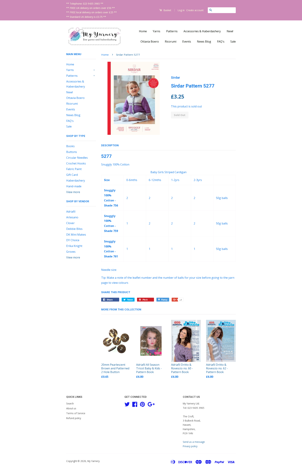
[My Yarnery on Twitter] (127, 403)
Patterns (172, 31)
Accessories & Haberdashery (202, 31)
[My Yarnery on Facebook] (134, 403)
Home (143, 31)
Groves (71, 252)
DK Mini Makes (76, 234)
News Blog (204, 41)
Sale (233, 41)
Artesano (72, 217)
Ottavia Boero (150, 41)
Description (110, 145)
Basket (167, 10)
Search (70, 403)
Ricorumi (170, 41)
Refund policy (73, 418)
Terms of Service (75, 413)
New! (230, 31)
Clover (70, 223)
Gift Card (72, 175)
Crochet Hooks (76, 163)
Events (186, 41)
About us (71, 408)
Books (70, 146)
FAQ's (220, 41)
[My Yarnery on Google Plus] (151, 403)
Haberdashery (75, 180)
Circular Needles (77, 158)
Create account (195, 10)
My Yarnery (93, 461)
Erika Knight (74, 246)
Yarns (156, 31)
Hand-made (73, 186)
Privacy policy (190, 446)
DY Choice (72, 240)
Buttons (71, 152)
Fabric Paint (74, 169)
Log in (181, 10)
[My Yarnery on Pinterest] (142, 403)
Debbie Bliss (74, 229)
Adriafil (70, 211)
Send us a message (194, 441)
